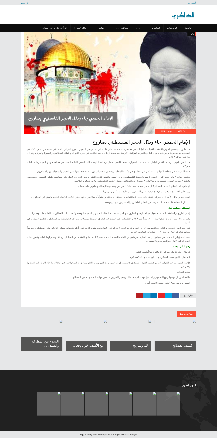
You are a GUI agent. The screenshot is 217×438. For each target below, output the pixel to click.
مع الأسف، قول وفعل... (87, 345)
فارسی (25, 2)
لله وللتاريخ (140, 345)
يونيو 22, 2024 (166, 131)
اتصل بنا (192, 2)
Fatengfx (133, 435)
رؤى (192, 34)
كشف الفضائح (182, 345)
